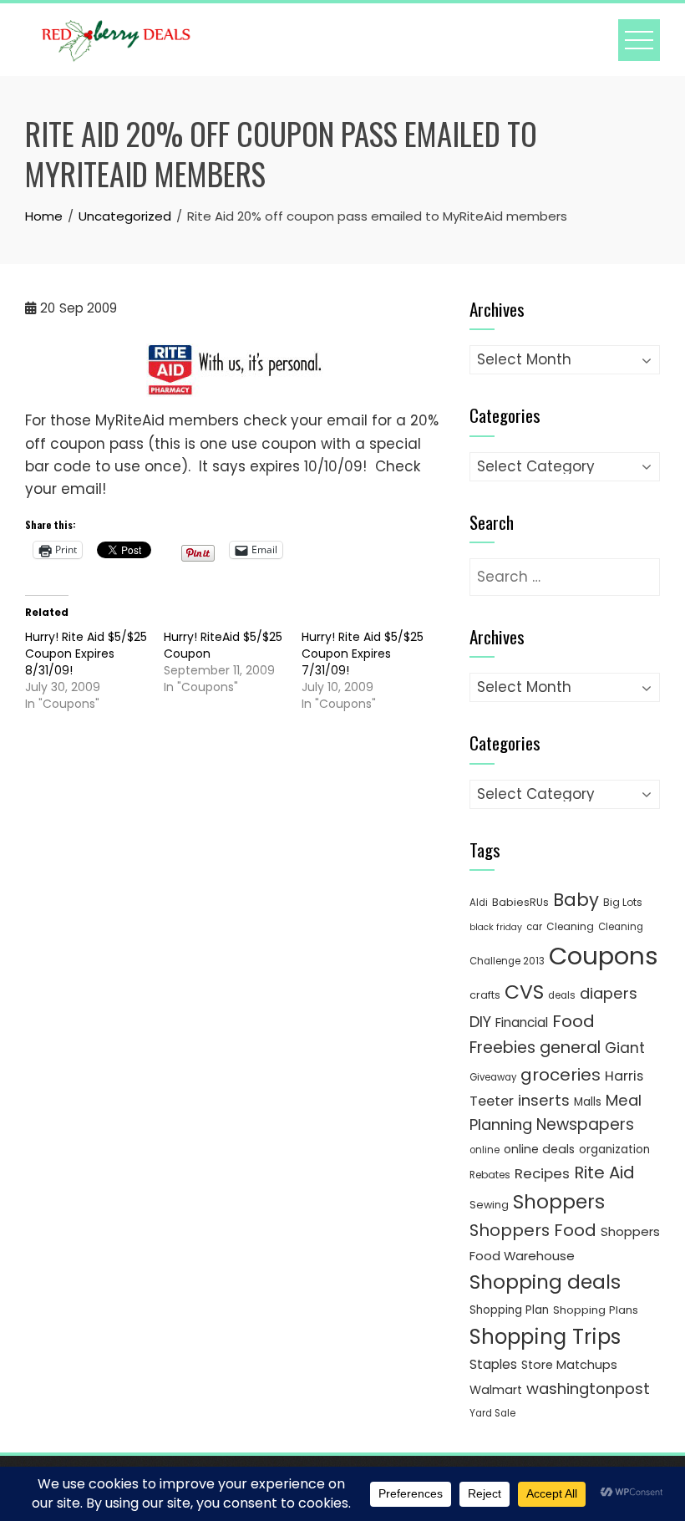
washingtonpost (588, 1388)
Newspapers (585, 1124)
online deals (539, 1149)
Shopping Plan (509, 1310)
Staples (493, 1364)
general (570, 1047)
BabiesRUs (520, 902)
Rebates (489, 1174)
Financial (521, 1022)
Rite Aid (604, 1172)
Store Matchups (569, 1364)
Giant (625, 1048)
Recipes (542, 1173)
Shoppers (559, 1201)
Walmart (495, 1389)
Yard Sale (492, 1413)
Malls (587, 1102)
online (484, 1150)
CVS (524, 991)
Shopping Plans (595, 1310)
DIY (480, 1021)
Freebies (502, 1047)
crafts (484, 995)
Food (573, 1021)
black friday (495, 927)
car (534, 926)
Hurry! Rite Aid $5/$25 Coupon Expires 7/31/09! (363, 653)
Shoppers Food (532, 1230)
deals (562, 995)
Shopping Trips (545, 1336)
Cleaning (570, 926)
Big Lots (622, 902)
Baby (576, 900)
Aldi (478, 902)
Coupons (603, 956)
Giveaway (492, 1077)
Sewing (489, 1205)
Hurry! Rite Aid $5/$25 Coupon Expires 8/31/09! (86, 653)
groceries (560, 1074)
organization (614, 1149)
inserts (544, 1100)
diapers (608, 993)
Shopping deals (545, 1282)
